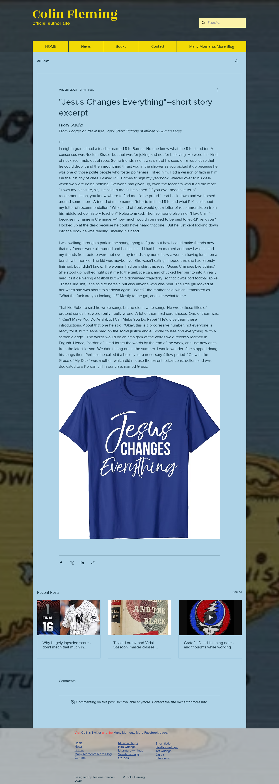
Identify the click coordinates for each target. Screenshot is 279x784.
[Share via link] (93, 563)
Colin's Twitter (91, 732)
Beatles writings (167, 747)
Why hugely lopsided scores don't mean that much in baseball (66, 645)
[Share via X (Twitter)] (72, 563)
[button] (236, 60)
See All (237, 592)
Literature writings (130, 750)
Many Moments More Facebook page (140, 732)
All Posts (43, 61)
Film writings (127, 746)
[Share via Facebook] (61, 563)
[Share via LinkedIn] (82, 563)
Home (79, 743)
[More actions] (217, 89)
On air (160, 754)
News (79, 746)
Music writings (128, 743)
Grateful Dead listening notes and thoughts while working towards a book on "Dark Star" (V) (209, 645)
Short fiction (164, 743)
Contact (80, 757)
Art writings (164, 751)
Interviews (163, 758)
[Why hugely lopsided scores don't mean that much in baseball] (68, 617)
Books (79, 750)
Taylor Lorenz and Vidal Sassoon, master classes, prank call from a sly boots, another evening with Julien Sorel (137, 645)
